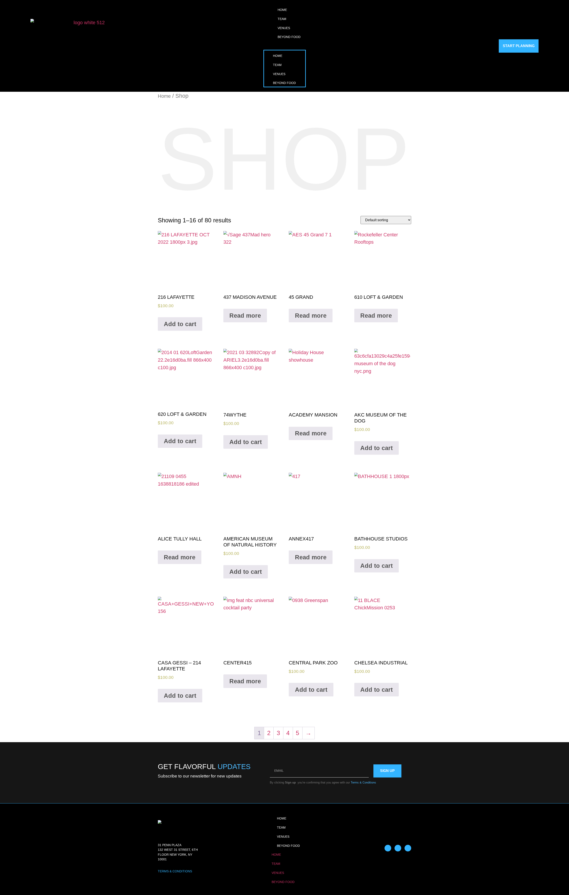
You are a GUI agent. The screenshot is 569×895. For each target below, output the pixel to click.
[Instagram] (398, 848)
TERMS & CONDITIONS (175, 871)
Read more (245, 315)
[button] (284, 45)
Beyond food (289, 37)
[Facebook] (388, 848)
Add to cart (180, 324)
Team (282, 19)
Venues (284, 28)
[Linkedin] (408, 848)
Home (282, 10)
